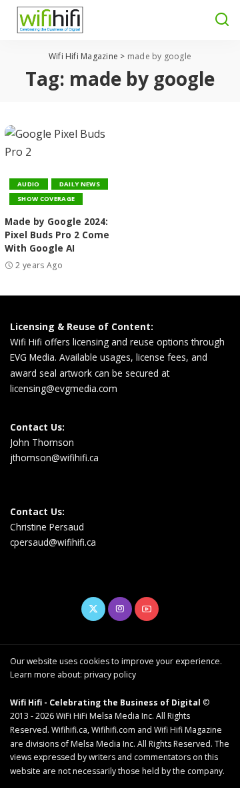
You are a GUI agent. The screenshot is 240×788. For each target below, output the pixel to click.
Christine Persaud (47, 526)
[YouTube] (147, 609)
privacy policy (110, 674)
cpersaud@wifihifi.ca (53, 542)
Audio (28, 184)
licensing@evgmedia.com (63, 388)
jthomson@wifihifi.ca (54, 457)
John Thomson (42, 442)
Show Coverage (46, 198)
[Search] (222, 20)
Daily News (79, 184)
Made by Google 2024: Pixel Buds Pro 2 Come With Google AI (57, 235)
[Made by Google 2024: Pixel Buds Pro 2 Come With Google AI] (60, 166)
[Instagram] (120, 609)
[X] (93, 609)
